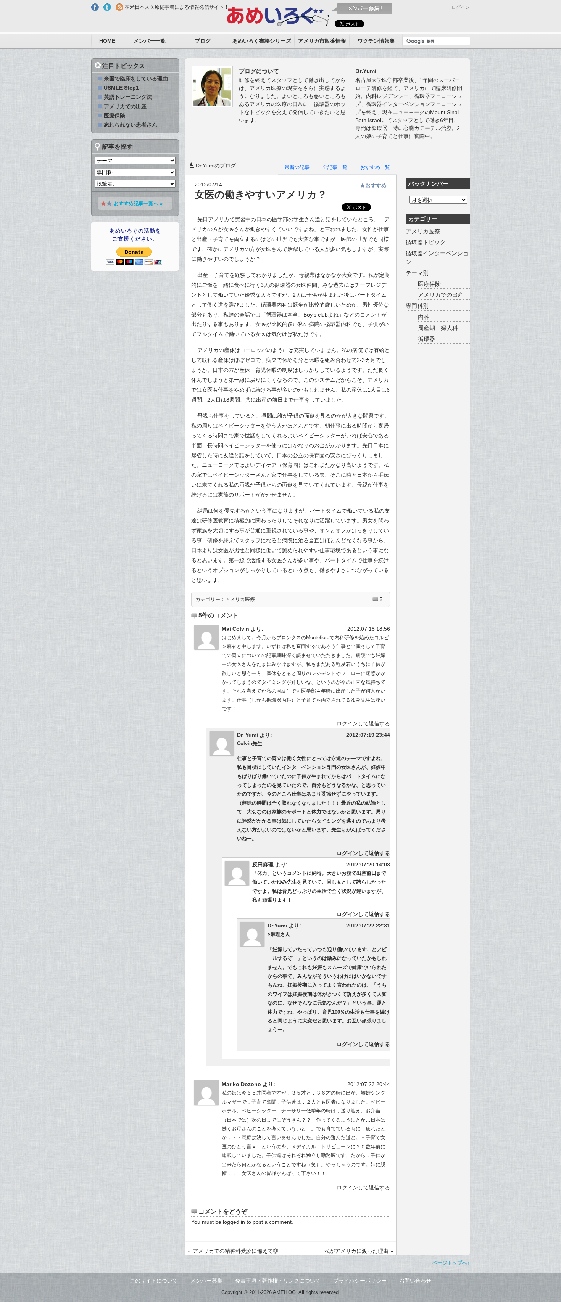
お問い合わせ (415, 1281)
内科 (423, 316)
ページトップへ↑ (451, 1263)
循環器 (426, 339)
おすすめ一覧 (375, 167)
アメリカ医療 (240, 599)
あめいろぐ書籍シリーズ (261, 41)
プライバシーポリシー (360, 1281)
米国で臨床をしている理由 (136, 79)
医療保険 (429, 284)
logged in (234, 1222)
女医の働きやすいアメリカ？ (261, 194)
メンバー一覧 (150, 41)
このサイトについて (154, 1281)
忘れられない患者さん (130, 125)
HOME (107, 41)
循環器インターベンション (437, 257)
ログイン (460, 7)
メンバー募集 (206, 1281)
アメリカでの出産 (441, 294)
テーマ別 (417, 273)
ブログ (203, 41)
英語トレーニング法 (128, 97)
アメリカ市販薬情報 (322, 41)
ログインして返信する (363, 723)
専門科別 (417, 305)
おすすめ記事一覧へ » (138, 203)
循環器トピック (426, 242)
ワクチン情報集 (376, 41)
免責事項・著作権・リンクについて (278, 1281)
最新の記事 (297, 167)
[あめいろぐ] (278, 14)
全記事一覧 (334, 167)
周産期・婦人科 (438, 328)
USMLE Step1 (121, 88)
